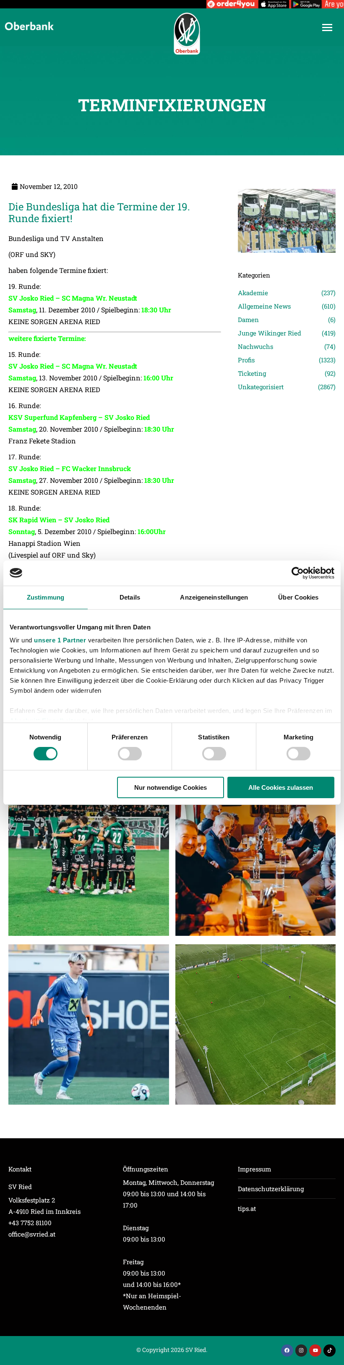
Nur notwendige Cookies (170, 787)
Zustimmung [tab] (45, 596)
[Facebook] (287, 1350)
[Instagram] (301, 1350)
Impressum (254, 1169)
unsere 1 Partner (60, 640)
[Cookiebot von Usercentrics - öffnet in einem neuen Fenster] (297, 572)
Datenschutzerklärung (271, 1188)
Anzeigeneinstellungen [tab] (214, 596)
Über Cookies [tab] (298, 596)
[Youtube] (315, 1350)
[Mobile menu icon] (327, 27)
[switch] (130, 753)
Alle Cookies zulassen (280, 787)
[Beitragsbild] (88, 855)
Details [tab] (130, 596)
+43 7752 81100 (30, 1222)
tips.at (247, 1208)
